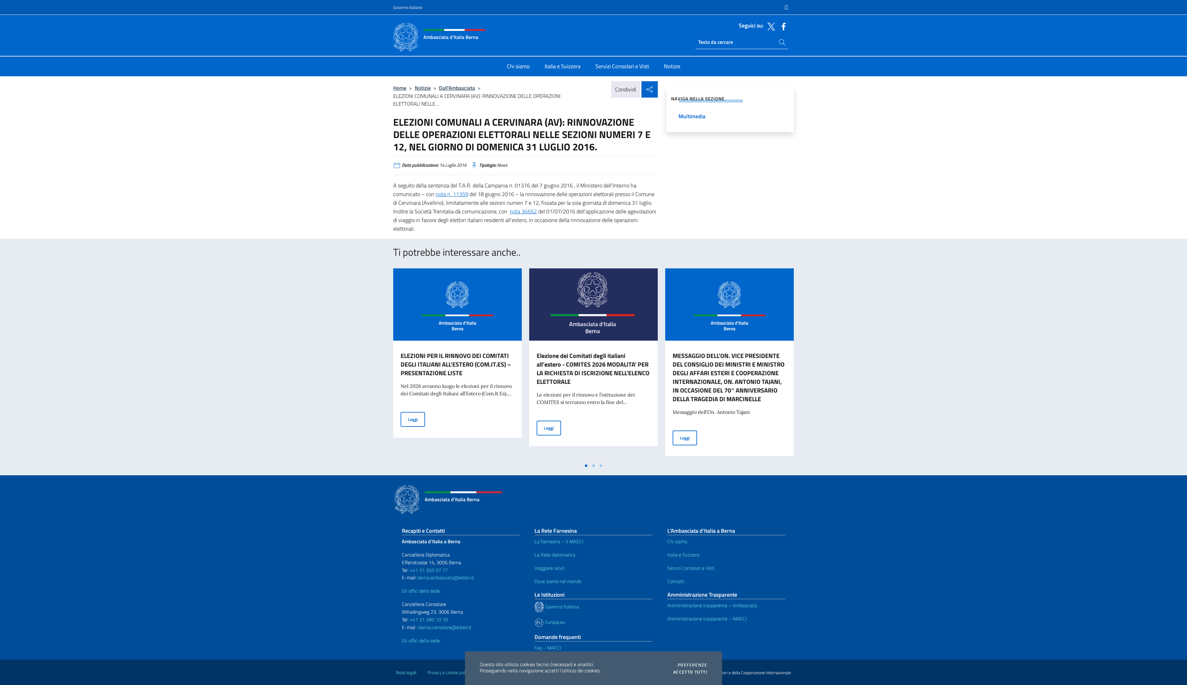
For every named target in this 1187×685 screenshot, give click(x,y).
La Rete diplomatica (554, 554)
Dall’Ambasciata (457, 88)
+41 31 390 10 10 (428, 619)
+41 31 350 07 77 (429, 570)
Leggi (416, 419)
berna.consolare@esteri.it (445, 627)
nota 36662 (523, 211)
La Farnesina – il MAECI (558, 541)
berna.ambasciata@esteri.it (445, 577)
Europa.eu (554, 622)
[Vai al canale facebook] (782, 26)
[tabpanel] (457, 364)
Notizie (423, 88)
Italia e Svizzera (683, 554)
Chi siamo (677, 541)
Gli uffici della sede (421, 591)
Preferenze (692, 665)
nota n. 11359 (452, 194)
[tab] (586, 465)
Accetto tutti (690, 672)
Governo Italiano (407, 7)
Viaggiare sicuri (549, 568)
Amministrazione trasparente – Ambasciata (712, 605)
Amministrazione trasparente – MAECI (707, 618)
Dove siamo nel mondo (557, 581)
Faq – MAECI (547, 647)
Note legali (406, 672)
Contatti (675, 581)
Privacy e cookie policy (449, 672)
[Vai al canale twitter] (770, 26)
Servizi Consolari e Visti (690, 568)
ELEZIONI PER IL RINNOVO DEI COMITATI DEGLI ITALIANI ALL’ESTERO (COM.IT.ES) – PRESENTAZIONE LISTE (456, 364)
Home (399, 88)
